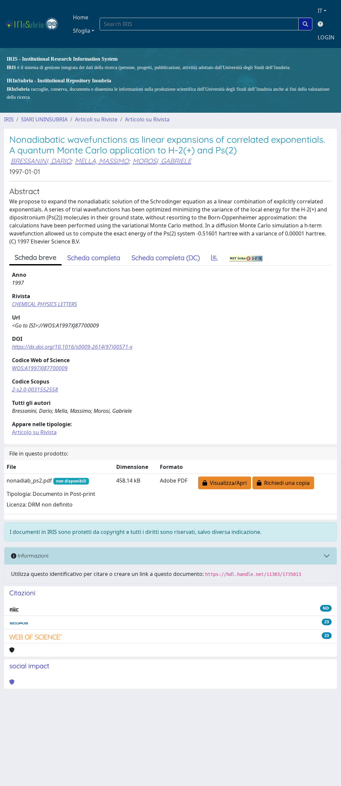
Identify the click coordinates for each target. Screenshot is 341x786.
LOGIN (326, 37)
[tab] (214, 258)
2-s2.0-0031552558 (35, 389)
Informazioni (32, 555)
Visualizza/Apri (227, 483)
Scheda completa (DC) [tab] (166, 257)
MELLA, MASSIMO (102, 161)
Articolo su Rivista (147, 119)
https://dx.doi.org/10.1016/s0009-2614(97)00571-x (72, 346)
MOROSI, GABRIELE (162, 161)
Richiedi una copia (285, 483)
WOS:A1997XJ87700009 (40, 368)
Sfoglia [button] (81, 30)
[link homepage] (34, 24)
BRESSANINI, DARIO (41, 161)
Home (80, 17)
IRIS (9, 119)
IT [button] (320, 10)
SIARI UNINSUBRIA (44, 119)
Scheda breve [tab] (35, 257)
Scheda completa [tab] (93, 257)
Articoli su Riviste (96, 119)
